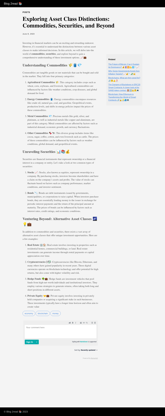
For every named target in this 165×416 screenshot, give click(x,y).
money (55, 313)
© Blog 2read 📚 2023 (16, 411)
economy (29, 313)
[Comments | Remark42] (61, 339)
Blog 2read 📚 (13, 3)
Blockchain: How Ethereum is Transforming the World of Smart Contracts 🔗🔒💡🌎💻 (122, 97)
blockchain (43, 313)
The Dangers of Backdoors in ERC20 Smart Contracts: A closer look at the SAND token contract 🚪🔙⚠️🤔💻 (124, 87)
